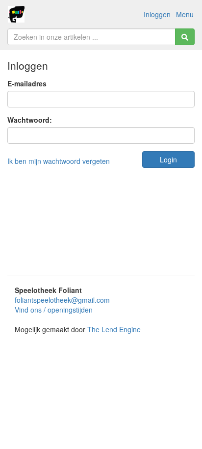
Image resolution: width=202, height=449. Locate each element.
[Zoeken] (185, 36)
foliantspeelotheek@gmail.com (62, 300)
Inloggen (157, 14)
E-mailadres (27, 83)
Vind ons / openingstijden (54, 310)
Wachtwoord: (29, 120)
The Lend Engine (114, 329)
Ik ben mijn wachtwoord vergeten (58, 161)
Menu (185, 14)
